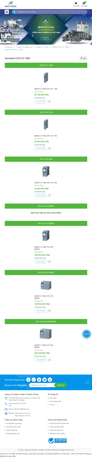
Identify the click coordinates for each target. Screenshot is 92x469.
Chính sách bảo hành (57, 427)
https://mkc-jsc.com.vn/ (17, 32)
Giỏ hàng (84, 4)
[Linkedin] (50, 380)
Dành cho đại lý (12, 430)
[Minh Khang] (11, 4)
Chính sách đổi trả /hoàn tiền (59, 423)
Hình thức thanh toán (14, 427)
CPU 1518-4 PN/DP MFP (46, 321)
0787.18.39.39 (13, 28)
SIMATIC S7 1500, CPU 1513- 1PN (45, 136)
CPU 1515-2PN (46, 159)
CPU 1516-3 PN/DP (46, 206)
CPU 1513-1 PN (46, 112)
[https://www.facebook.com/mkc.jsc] (86, 325)
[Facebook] (28, 380)
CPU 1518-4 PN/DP (46, 272)
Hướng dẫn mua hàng (14, 423)
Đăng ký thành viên (13, 433)
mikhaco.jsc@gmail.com (21, 409)
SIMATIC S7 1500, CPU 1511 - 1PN (45, 89)
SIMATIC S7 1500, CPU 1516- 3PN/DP (44, 248)
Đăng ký (60, 385)
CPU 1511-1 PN (46, 65)
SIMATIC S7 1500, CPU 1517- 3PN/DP (44, 297)
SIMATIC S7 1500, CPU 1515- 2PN (45, 183)
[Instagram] (34, 380)
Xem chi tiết (40, 101)
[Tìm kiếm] (14, 12)
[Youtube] (44, 380)
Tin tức (52, 405)
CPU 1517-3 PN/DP (46, 223)
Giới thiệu (53, 398)
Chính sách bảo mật (56, 430)
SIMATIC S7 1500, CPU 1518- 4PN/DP (44, 346)
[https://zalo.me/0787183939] (86, 319)
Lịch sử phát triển (55, 401)
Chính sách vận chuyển (57, 433)
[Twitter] (39, 380)
